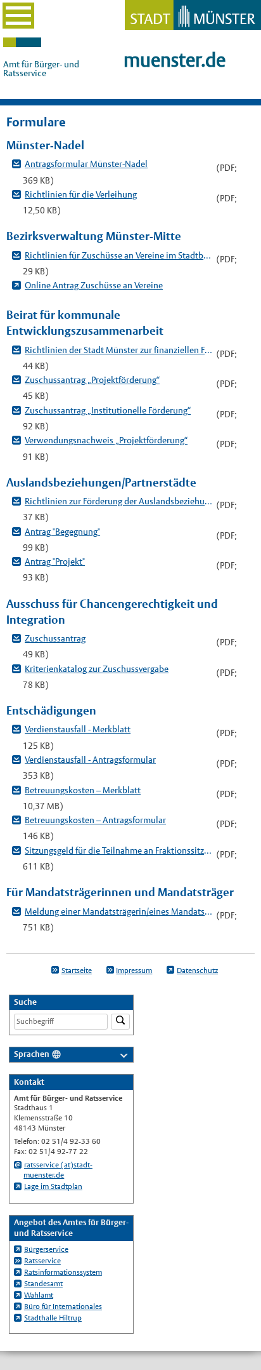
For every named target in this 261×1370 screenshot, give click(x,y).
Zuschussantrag (55, 638)
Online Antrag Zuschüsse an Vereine (94, 285)
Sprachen (31, 1054)
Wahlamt (38, 1295)
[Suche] (120, 1022)
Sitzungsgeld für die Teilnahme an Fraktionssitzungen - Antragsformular (119, 850)
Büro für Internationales (63, 1306)
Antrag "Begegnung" (62, 532)
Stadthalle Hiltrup (53, 1317)
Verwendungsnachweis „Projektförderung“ (106, 440)
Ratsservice (42, 1260)
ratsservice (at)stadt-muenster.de (57, 1169)
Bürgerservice (46, 1249)
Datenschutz (197, 970)
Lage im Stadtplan (53, 1186)
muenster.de (175, 60)
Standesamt (43, 1283)
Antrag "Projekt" (55, 561)
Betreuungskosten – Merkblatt (83, 790)
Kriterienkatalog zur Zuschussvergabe (97, 669)
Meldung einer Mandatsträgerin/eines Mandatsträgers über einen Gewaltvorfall (119, 911)
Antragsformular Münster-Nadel (86, 164)
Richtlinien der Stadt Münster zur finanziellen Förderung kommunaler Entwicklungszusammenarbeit (119, 350)
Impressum (134, 970)
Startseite (76, 970)
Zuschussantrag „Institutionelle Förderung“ (108, 410)
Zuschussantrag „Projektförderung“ (92, 380)
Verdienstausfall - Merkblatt (77, 729)
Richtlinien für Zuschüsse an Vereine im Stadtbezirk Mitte (119, 255)
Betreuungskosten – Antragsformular (95, 820)
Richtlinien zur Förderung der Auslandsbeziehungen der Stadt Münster (119, 501)
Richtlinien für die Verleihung (81, 194)
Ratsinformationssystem (63, 1272)
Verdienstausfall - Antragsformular (90, 760)
